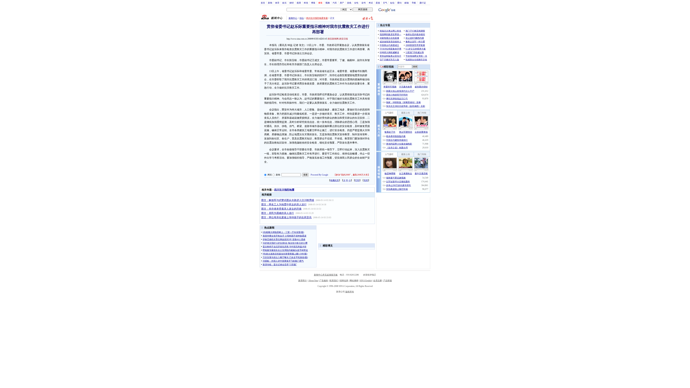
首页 (263, 3)
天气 (385, 3)
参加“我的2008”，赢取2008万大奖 (352, 175)
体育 (277, 3)
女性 (356, 3)
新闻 (270, 3)
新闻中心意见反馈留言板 (326, 275)
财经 (291, 3)
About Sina (313, 280)
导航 (414, 3)
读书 (363, 3)
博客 (313, 3)
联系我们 (334, 280)
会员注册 (377, 280)
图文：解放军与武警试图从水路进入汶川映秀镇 (287, 200)
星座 (378, 3)
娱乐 (284, 3)
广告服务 (323, 280)
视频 (327, 3)
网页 (270, 175)
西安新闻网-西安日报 (338, 39)
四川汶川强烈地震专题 (317, 18)
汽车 (335, 3)
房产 (342, 3)
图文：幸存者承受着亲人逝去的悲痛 (281, 208)
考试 (371, 3)
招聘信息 (344, 280)
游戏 (349, 3)
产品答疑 (387, 280)
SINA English (366, 280)
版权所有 (349, 291)
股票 (299, 3)
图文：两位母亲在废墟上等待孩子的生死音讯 (286, 217)
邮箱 (406, 3)
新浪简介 (302, 280)
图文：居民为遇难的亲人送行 (277, 213)
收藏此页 (334, 180)
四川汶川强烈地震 (284, 189)
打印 (357, 180)
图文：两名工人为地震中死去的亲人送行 (284, 204)
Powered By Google (319, 175)
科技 (306, 3)
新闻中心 (293, 18)
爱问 (399, 3)
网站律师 (354, 280)
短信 (392, 3)
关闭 (366, 180)
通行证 (422, 3)
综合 (302, 18)
